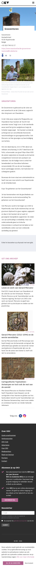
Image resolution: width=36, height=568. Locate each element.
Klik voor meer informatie (25, 557)
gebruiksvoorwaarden (20, 521)
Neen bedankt (29, 563)
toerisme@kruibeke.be (9, 51)
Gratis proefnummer (9, 435)
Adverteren (5, 445)
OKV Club (5, 442)
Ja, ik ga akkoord (13, 563)
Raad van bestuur (8, 455)
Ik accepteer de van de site (19, 521)
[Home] (5, 3)
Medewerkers (6, 451)
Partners (5, 458)
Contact (4, 461)
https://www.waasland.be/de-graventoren (16, 48)
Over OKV (5, 448)
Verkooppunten (7, 439)
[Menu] (33, 3)
